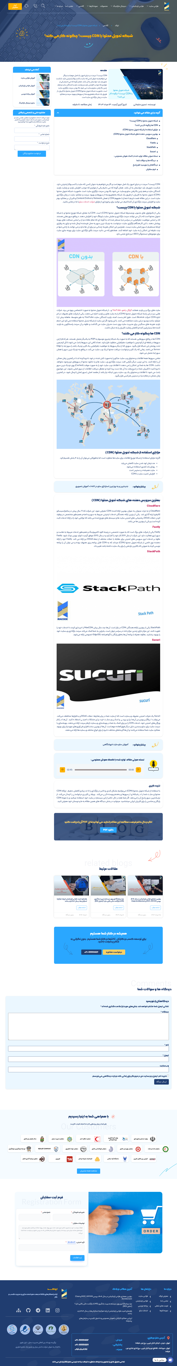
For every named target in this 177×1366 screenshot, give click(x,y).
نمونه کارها (93, 6)
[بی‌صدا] (62, 769)
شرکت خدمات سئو (87, 202)
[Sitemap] (18, 1310)
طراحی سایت (153, 6)
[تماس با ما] (170, 1302)
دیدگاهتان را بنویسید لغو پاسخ (145, 165)
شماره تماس (44, 135)
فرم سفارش (151, 169)
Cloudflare (151, 138)
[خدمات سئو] (150, 1311)
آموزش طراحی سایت (28, 78)
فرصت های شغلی (161, 1306)
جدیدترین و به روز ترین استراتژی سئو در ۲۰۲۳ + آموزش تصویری (101, 486)
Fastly (153, 143)
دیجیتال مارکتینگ (119, 6)
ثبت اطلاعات (77, 1257)
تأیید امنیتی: (75, 1242)
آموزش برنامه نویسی (28, 94)
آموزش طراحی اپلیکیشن (27, 85)
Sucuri (153, 152)
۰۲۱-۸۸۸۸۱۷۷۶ (82, 1344)
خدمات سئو (143, 1310)
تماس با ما (69, 6)
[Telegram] (38, 1310)
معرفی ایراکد (163, 1296)
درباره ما (60, 6)
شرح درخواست (43, 143)
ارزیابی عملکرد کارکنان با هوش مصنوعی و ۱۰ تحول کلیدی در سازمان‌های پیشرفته (105, 1320)
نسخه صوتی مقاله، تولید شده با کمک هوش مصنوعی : (136, 156)
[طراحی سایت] (150, 1297)
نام (166, 1045)
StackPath (151, 147)
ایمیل (166, 1055)
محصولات (104, 6)
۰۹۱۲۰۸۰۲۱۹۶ (81, 1349)
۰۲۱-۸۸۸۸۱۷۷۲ (82, 1340)
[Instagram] (57, 1310)
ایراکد (117, 25)
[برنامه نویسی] (150, 1306)
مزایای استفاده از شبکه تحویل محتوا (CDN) (140, 130)
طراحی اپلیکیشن (138, 6)
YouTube (116, 310)
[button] (43, 6)
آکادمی (81, 6)
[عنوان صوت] (101, 769)
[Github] (28, 1310)
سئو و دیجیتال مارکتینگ (27, 103)
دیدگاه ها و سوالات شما (146, 160)
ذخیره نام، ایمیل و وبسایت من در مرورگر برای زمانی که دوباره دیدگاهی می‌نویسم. (129, 1076)
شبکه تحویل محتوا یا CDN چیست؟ (144, 121)
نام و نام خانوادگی (42, 126)
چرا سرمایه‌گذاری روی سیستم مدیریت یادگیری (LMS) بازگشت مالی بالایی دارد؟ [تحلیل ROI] (109, 900)
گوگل (129, 310)
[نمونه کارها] (170, 1311)
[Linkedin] (47, 1310)
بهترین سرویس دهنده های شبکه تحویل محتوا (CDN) (136, 134)
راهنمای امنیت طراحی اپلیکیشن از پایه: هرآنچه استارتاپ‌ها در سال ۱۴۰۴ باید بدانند (72, 900)
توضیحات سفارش (78, 1223)
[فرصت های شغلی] (170, 1306)
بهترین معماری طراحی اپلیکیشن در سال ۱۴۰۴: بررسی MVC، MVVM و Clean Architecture (146, 900)
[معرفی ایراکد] (170, 1297)
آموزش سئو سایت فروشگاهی (115, 744)
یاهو (124, 310)
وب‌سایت (164, 1066)
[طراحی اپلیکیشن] (150, 1302)
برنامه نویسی (143, 1306)
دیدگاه (165, 1012)
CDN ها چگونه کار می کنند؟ (146, 125)
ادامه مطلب (155, 907)
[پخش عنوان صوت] (138, 769)
